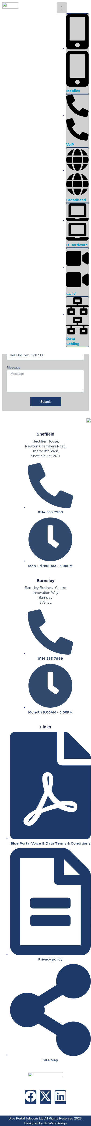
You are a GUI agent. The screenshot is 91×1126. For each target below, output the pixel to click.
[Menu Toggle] (62, 7)
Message (14, 367)
